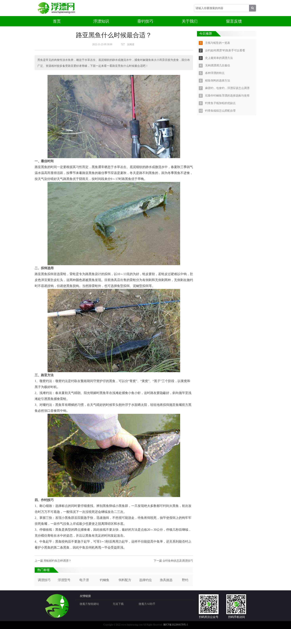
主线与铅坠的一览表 (217, 42)
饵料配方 (125, 580)
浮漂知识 (101, 21)
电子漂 (84, 580)
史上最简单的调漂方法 (219, 57)
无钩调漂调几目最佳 (217, 65)
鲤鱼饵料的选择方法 (217, 80)
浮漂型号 (64, 580)
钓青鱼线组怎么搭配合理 (220, 110)
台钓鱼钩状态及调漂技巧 (178, 560)
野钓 (185, 580)
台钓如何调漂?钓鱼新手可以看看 (225, 50)
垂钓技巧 (145, 21)
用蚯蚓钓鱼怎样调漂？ (57, 560)
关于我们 (190, 21)
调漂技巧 (44, 580)
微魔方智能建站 (89, 603)
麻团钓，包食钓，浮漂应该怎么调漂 (227, 88)
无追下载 (118, 603)
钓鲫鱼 (104, 580)
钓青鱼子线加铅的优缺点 (220, 103)
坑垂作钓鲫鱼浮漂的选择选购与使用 (227, 95)
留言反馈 (234, 21)
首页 (57, 21)
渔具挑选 (166, 580)
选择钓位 (145, 580)
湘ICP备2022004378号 (174, 624)
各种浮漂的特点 (214, 73)
